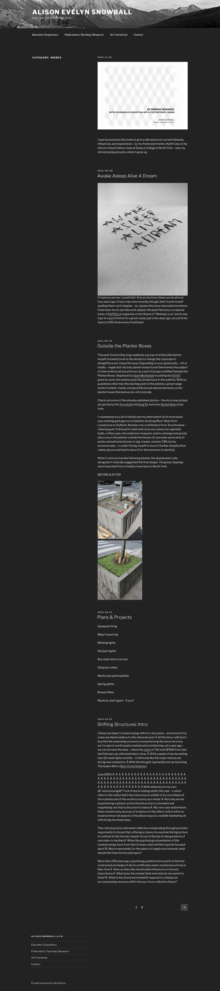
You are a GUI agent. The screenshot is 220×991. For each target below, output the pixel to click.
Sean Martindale (144, 375)
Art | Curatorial (118, 34)
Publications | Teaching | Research (84, 34)
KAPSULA (114, 314)
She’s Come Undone (132, 766)
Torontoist (126, 404)
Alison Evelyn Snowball (82, 12)
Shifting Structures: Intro (122, 724)
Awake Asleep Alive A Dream (127, 175)
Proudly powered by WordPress (48, 983)
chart (147, 749)
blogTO (143, 404)
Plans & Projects (114, 617)
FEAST (176, 375)
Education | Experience (45, 34)
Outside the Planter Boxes (124, 346)
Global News (169, 404)
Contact (138, 34)
